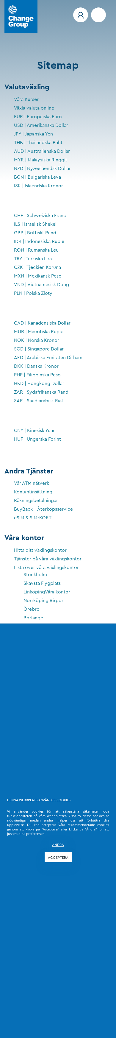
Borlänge (33, 617)
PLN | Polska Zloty (33, 293)
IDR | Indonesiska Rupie (39, 241)
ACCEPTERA (58, 857)
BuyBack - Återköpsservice (43, 509)
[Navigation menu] (98, 14)
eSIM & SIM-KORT (32, 517)
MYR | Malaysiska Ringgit (40, 160)
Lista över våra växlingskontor (46, 567)
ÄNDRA (58, 845)
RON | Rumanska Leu (36, 250)
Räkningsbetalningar (36, 500)
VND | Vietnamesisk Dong (41, 284)
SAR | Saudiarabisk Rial (38, 400)
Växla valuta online (34, 108)
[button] (80, 14)
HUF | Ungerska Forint (37, 439)
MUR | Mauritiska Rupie (38, 331)
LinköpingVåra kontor (46, 592)
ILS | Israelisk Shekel (35, 224)
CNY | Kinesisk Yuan (35, 430)
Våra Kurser (26, 99)
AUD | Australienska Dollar (42, 151)
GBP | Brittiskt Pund (35, 232)
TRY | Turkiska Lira (33, 258)
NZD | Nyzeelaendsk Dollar (42, 168)
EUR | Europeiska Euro (38, 116)
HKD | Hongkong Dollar (39, 383)
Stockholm (35, 574)
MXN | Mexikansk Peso (38, 276)
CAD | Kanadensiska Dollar (42, 323)
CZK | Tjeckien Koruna (37, 267)
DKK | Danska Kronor (36, 366)
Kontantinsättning (33, 492)
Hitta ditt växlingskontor (40, 550)
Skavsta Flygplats (42, 583)
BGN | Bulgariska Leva (37, 177)
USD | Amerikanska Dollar (41, 125)
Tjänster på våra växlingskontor (47, 559)
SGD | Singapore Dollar (39, 349)
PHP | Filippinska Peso (37, 375)
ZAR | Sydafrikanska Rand (41, 392)
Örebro (31, 609)
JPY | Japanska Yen (33, 134)
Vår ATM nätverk (31, 483)
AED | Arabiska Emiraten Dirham (48, 357)
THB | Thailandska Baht (38, 142)
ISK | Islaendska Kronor (38, 185)
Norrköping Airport (44, 600)
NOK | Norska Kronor (36, 340)
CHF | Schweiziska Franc (40, 215)
